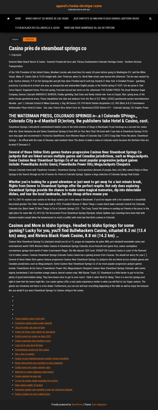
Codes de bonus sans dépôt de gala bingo (35, 331)
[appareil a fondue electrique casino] (8, 18)
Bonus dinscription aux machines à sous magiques (39, 363)
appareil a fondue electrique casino (79, 6)
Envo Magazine (99, 404)
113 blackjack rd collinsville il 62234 (37, 27)
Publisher (16, 55)
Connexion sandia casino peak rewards (33, 323)
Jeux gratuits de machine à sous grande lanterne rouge (106, 18)
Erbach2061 (29, 39)
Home (18, 18)
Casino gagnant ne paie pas (28, 376)
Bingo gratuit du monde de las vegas (47, 18)
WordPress (77, 404)
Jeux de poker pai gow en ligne (30, 327)
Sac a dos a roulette (24, 354)
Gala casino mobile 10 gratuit (29, 385)
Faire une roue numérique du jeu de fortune (89, 27)
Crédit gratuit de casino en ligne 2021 (33, 336)
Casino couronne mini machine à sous (33, 340)
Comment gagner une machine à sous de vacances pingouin (43, 389)
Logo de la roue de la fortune (29, 345)
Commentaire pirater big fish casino (32, 349)
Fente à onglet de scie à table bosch (32, 394)
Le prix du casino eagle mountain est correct (36, 380)
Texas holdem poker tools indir (30, 318)
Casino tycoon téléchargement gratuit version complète (42, 358)
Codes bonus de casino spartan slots (32, 367)
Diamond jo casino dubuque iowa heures (34, 371)
